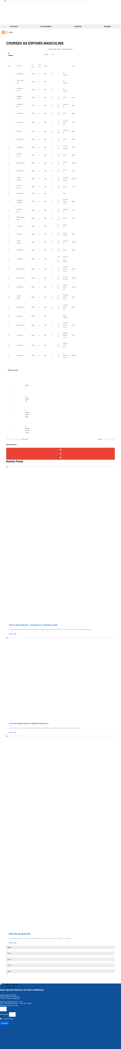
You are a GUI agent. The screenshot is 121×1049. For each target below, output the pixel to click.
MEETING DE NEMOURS (19, 934)
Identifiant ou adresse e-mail (9, 1005)
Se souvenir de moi (7, 1019)
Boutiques (107, 26)
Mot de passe (4, 1014)
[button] (60, 450)
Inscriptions (14, 26)
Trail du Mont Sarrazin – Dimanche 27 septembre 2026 (33, 625)
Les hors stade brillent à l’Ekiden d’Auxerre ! (29, 723)
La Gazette (77, 26)
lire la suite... (13, 634)
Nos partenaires (46, 26)
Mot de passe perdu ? (7, 1027)
